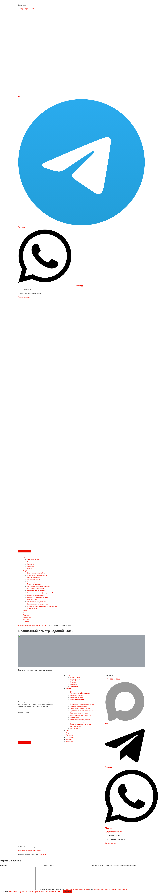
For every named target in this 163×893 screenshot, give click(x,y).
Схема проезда (23, 297)
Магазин (26, 619)
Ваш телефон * (50, 865)
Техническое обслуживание (37, 575)
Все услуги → (32, 608)
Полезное (30, 564)
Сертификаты (32, 562)
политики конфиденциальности (77, 889)
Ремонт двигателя (33, 579)
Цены (25, 610)
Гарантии (26, 615)
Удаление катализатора (35, 595)
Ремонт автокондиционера (37, 601)
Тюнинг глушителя (34, 584)
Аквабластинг (32, 599)
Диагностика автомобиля (36, 573)
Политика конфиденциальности (29, 850)
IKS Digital (42, 854)
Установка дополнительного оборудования (42, 606)
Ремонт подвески (33, 577)
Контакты (26, 621)
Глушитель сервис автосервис (29, 625)
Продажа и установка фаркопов (38, 586)
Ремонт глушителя (34, 582)
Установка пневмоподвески (37, 590)
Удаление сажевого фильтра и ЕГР (40, 593)
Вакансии (30, 566)
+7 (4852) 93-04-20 (27, 9)
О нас (25, 557)
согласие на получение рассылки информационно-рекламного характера (35, 891)
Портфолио (27, 617)
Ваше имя (4, 865)
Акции (25, 613)
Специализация (33, 559)
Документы (31, 568)
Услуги (25, 571)
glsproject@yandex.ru (114, 832)
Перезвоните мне (24, 551)
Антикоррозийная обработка (37, 597)
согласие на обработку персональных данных (110, 889)
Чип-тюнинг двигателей (35, 588)
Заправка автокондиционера (37, 604)
